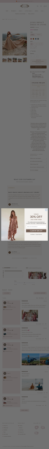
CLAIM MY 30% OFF (36, 231)
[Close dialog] (46, 210)
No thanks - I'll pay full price (36, 234)
